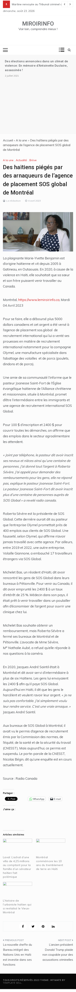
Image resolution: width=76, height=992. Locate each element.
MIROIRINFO (38, 23)
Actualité (21, 160)
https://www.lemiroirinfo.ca (38, 300)
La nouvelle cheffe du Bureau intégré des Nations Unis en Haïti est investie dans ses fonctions (17, 954)
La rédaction (13, 200)
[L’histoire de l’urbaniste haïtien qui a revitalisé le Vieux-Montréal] (17, 890)
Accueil (8, 140)
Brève (33, 160)
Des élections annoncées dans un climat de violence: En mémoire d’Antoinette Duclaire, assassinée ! (36, 66)
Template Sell (12, 982)
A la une (21, 140)
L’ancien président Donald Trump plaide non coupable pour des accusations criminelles (57, 952)
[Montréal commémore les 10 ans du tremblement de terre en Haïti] (50, 847)
